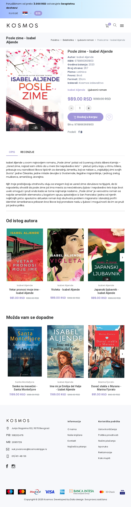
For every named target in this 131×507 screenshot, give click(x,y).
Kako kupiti (104, 458)
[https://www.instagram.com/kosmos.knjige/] (13, 467)
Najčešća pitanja (77, 446)
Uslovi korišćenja (107, 429)
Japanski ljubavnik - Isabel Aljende (106, 291)
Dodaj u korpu (87, 117)
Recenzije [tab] (27, 152)
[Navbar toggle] (122, 26)
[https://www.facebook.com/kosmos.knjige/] (7, 467)
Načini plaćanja (106, 440)
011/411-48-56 (19, 456)
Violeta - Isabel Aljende (65, 289)
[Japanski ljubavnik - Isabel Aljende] (106, 255)
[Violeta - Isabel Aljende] (65, 255)
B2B (38, 13)
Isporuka (103, 446)
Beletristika (68, 40)
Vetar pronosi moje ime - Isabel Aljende (24, 291)
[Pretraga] (115, 25)
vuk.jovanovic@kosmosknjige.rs (29, 449)
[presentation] (8, 257)
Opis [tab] (12, 152)
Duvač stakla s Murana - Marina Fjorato (106, 388)
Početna (55, 40)
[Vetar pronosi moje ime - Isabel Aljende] (24, 255)
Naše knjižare (75, 435)
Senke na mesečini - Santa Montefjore (24, 388)
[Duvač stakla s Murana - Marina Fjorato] (106, 351)
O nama (72, 429)
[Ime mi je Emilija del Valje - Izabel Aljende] (65, 351)
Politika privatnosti (108, 435)
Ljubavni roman (85, 40)
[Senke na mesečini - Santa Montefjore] (24, 351)
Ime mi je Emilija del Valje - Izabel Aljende (65, 388)
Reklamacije (105, 452)
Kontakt (13, 13)
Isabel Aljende (76, 90)
